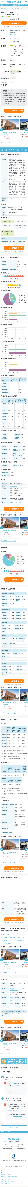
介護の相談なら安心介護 (5, 1174)
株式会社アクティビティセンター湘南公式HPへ (17, 989)
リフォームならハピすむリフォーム (7, 1179)
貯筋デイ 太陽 (11, 1083)
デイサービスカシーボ (7, 943)
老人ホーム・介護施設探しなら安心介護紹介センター (10, 1176)
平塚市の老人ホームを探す (8, 143)
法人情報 (26, 149)
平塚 (18, 913)
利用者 (10, 149)
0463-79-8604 (15, 39)
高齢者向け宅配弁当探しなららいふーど (8, 1183)
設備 (14, 149)
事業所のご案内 (20, 1144)
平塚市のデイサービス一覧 (14, 1110)
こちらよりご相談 (17, 1116)
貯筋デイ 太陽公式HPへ (16, 503)
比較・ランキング (10, 1146)
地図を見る (13, 34)
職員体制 (6, 149)
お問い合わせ (18, 1146)
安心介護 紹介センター (6, 8)
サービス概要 (2, 149)
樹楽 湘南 (20, 937)
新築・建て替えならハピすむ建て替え (7, 1181)
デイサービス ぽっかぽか (8, 937)
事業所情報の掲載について (8, 1148)
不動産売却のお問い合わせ (14, 1151)
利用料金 (18, 149)
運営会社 (5, 1141)
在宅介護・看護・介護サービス (18, 8)
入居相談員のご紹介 (20, 1148)
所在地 (22, 149)
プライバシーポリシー (19, 1141)
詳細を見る (12, 73)
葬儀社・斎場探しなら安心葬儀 (6, 1184)
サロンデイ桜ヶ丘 (6, 935)
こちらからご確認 (16, 1085)
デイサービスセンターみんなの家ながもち (13, 940)
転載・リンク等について (10, 1144)
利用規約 (11, 1141)
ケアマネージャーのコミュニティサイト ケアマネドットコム (11, 1178)
